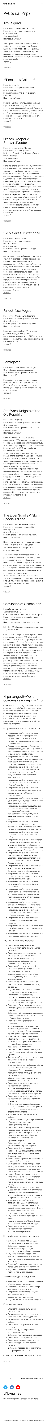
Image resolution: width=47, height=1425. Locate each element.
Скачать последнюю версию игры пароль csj (22, 1355)
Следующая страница (32, 1378)
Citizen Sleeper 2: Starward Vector (16, 141)
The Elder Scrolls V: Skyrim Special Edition (22, 517)
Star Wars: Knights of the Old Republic (21, 412)
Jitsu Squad (12, 23)
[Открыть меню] (42, 3)
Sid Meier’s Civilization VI (21, 233)
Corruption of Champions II (23, 604)
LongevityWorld (18, 708)
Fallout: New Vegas (17, 310)
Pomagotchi (12, 362)
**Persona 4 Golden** (19, 80)
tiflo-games (9, 3)
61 (10, 1378)
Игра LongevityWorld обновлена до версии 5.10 (23, 698)
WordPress (40, 1420)
